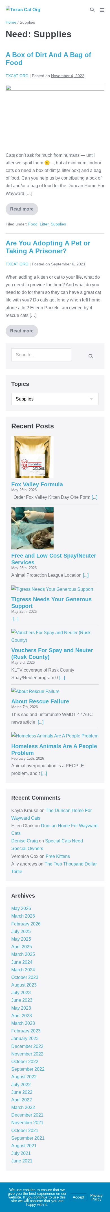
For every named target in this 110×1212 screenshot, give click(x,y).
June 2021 (21, 1161)
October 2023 (24, 977)
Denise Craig (24, 840)
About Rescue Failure (40, 701)
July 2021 (21, 1153)
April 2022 (21, 1099)
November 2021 (27, 1122)
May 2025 (21, 939)
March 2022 (23, 1107)
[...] (94, 497)
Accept (78, 1197)
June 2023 (21, 1000)
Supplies (58, 224)
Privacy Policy (96, 1197)
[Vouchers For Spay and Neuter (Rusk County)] (55, 636)
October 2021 (24, 1130)
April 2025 (21, 946)
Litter (44, 224)
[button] (92, 10)
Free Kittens (58, 856)
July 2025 (21, 931)
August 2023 (24, 985)
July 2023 (21, 992)
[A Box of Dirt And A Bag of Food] (55, 115)
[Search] (91, 356)
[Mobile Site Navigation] (102, 10)
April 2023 (21, 1015)
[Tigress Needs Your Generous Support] (55, 589)
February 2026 (26, 924)
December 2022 (27, 1046)
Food (33, 224)
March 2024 (23, 969)
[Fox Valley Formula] (55, 457)
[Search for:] (41, 354)
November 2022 (27, 1054)
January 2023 (25, 1038)
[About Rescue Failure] (55, 691)
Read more (22, 207)
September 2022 (28, 1069)
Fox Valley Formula (37, 484)
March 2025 (23, 954)
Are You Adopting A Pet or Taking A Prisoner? (48, 247)
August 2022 (24, 1076)
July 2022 (21, 1084)
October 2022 (24, 1061)
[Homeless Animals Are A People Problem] (55, 736)
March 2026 (23, 916)
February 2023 (26, 1030)
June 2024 (21, 962)
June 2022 (21, 1092)
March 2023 (23, 1023)
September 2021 (28, 1138)
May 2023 (21, 1008)
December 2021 (27, 1115)
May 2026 (21, 908)
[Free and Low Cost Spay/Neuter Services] (55, 528)
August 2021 (24, 1145)
